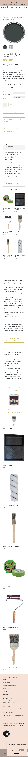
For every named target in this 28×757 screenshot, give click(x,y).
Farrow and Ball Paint (11, 17)
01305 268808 (7, 0)
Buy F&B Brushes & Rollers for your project (14, 411)
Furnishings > (6, 694)
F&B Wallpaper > (7, 682)
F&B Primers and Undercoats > (10, 685)
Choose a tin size (7, 98)
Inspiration (7, 144)
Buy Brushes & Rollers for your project (13, 120)
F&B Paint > (5, 679)
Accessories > (6, 691)
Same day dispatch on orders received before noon (14, 4)
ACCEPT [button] (21, 750)
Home (4, 17)
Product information (10, 149)
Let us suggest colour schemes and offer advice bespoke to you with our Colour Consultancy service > (13, 725)
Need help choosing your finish (13, 112)
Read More (16, 753)
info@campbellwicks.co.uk (18, 0)
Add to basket (14, 104)
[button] (23, 23)
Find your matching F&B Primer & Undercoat (13, 130)
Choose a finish (7, 94)
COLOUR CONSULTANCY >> (13, 183)
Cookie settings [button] (14, 750)
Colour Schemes (9, 146)
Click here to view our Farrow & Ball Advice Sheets (14, 340)
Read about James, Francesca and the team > (13, 708)
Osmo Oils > (6, 688)
